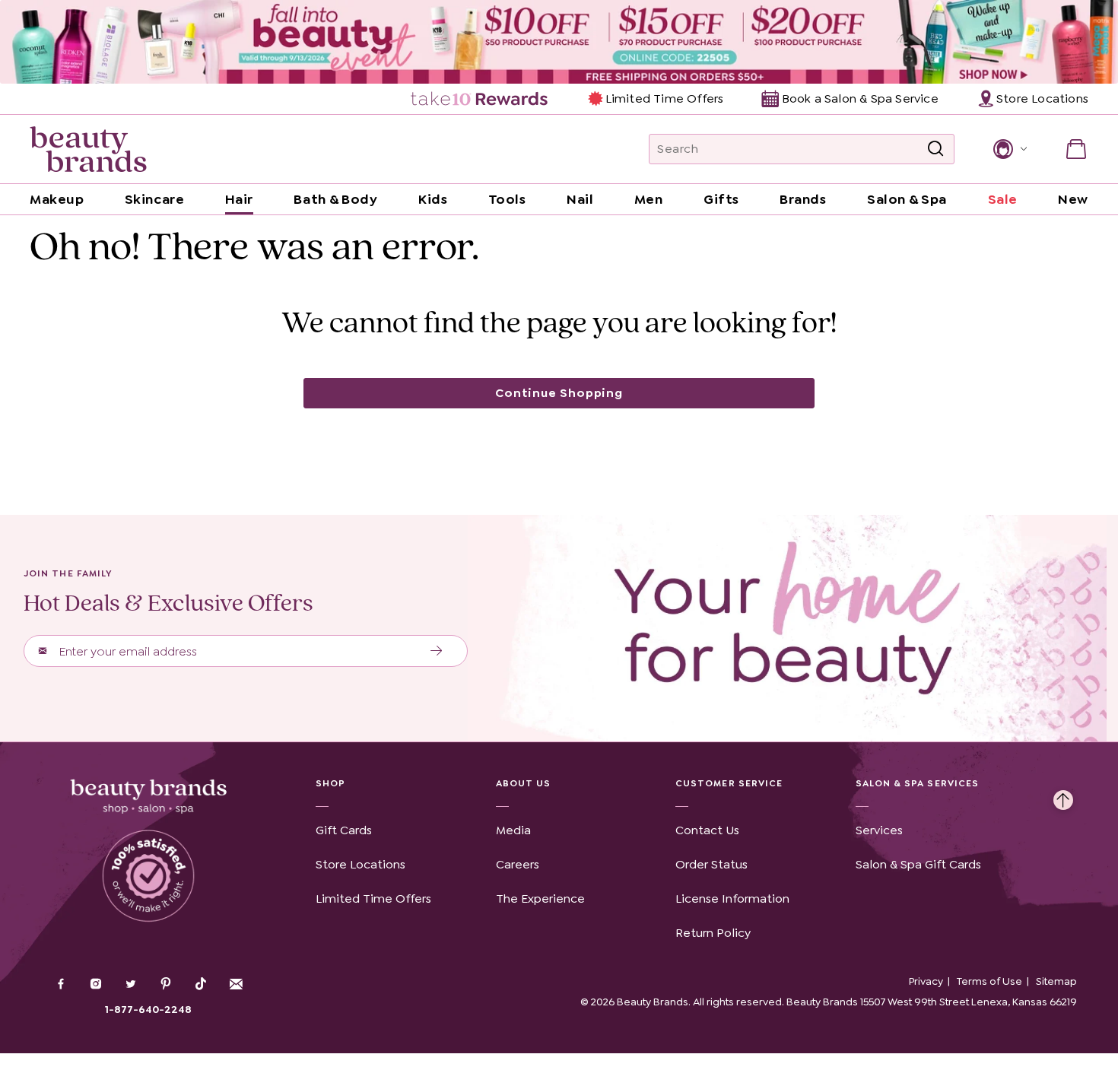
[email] (236, 984)
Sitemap (1056, 981)
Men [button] (648, 199)
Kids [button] (432, 199)
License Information (732, 898)
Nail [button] (580, 199)
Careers (517, 864)
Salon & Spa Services (918, 783)
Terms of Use (989, 981)
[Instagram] (96, 986)
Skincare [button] (154, 199)
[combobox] (802, 149)
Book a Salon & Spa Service (860, 98)
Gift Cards (344, 830)
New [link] (1073, 199)
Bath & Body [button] (335, 199)
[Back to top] (1063, 796)
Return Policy (713, 933)
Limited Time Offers (664, 98)
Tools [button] (507, 199)
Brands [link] (803, 199)
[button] (1009, 149)
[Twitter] (131, 986)
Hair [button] (239, 199)
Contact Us (707, 830)
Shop (330, 783)
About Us (523, 783)
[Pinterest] (166, 986)
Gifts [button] (721, 199)
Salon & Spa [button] (907, 199)
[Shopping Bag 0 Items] (1076, 149)
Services (879, 830)
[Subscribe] (437, 651)
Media (513, 830)
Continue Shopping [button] (559, 393)
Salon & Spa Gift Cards (918, 864)
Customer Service (729, 783)
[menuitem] (480, 99)
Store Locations (360, 864)
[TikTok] (201, 984)
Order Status (711, 864)
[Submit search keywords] (935, 149)
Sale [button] (1003, 199)
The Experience (540, 898)
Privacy (926, 981)
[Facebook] (61, 986)
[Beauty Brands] (88, 149)
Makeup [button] (57, 199)
